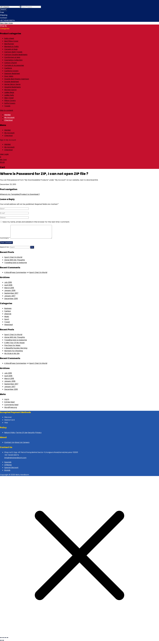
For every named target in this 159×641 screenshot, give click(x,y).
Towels (7, 106)
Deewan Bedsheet (12, 73)
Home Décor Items (12, 84)
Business (7, 308)
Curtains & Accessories (14, 65)
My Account (9, 117)
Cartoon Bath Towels (13, 52)
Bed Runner (9, 44)
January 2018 (9, 290)
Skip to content (6, 110)
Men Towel (9, 98)
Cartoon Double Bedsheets (15, 54)
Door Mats (8, 76)
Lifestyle (7, 314)
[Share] (5, 637)
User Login (4, 154)
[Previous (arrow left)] (1, 640)
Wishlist (7, 115)
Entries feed (9, 402)
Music (6, 316)
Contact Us (9, 442)
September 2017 (11, 293)
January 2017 (9, 296)
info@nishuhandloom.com (15, 457)
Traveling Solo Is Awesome (15, 262)
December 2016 (11, 298)
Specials (7, 462)
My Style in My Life (11, 353)
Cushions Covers (11, 71)
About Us (18, 442)
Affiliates (8, 465)
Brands (7, 470)
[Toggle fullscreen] (3, 637)
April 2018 (8, 285)
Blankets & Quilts (11, 46)
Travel (7, 322)
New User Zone (6, 23)
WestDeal (8, 324)
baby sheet (9, 38)
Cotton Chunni (10, 62)
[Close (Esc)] (7, 637)
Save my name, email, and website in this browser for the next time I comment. (36, 222)
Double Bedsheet (11, 81)
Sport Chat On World (13, 257)
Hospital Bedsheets (12, 87)
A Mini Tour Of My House (14, 342)
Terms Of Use (21, 432)
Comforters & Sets (12, 57)
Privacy (38, 432)
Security (31, 432)
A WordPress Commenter (15, 272)
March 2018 (9, 288)
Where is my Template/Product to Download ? (20, 194)
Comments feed (11, 404)
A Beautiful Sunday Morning (15, 348)
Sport (6, 319)
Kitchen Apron (10, 89)
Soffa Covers (9, 103)
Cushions (8, 68)
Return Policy (9, 432)
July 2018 (8, 282)
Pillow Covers (10, 100)
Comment (5, 238)
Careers (25, 442)
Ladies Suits (9, 95)
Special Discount (11, 467)
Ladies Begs (9, 92)
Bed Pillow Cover (11, 41)
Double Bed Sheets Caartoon (16, 79)
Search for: (4, 247)
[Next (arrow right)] (3, 640)
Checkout (8, 120)
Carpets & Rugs (11, 49)
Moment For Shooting (13, 351)
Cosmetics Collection (13, 60)
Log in (6, 399)
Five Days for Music (12, 345)
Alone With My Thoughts (14, 260)
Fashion (7, 311)
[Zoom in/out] (1, 637)
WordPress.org (10, 407)
